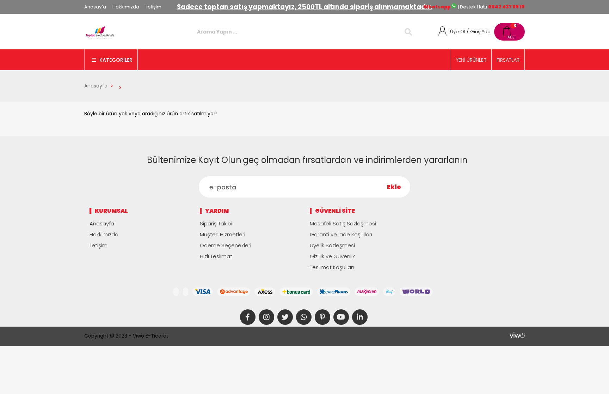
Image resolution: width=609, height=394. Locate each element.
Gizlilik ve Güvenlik (332, 256)
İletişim (153, 7)
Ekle (394, 187)
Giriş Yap (480, 31)
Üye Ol (457, 31)
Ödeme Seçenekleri (225, 245)
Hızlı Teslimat (216, 256)
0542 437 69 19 (506, 7)
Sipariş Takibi (216, 223)
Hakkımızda (125, 7)
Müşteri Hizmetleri (222, 234)
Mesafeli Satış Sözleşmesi (343, 223)
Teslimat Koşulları (332, 267)
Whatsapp (437, 7)
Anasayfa (95, 7)
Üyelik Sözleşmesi (332, 245)
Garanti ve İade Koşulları (341, 234)
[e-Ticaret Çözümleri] (517, 335)
